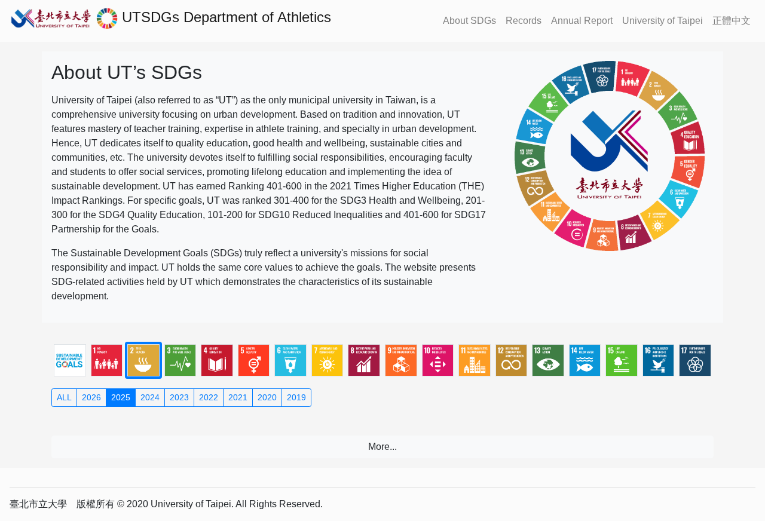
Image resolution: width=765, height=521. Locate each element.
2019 (296, 397)
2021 (237, 397)
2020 (267, 397)
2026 (91, 397)
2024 (150, 397)
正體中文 (731, 21)
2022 (208, 397)
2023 (179, 397)
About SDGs (469, 21)
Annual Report (582, 21)
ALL (64, 397)
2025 (120, 397)
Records (523, 21)
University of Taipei (662, 21)
